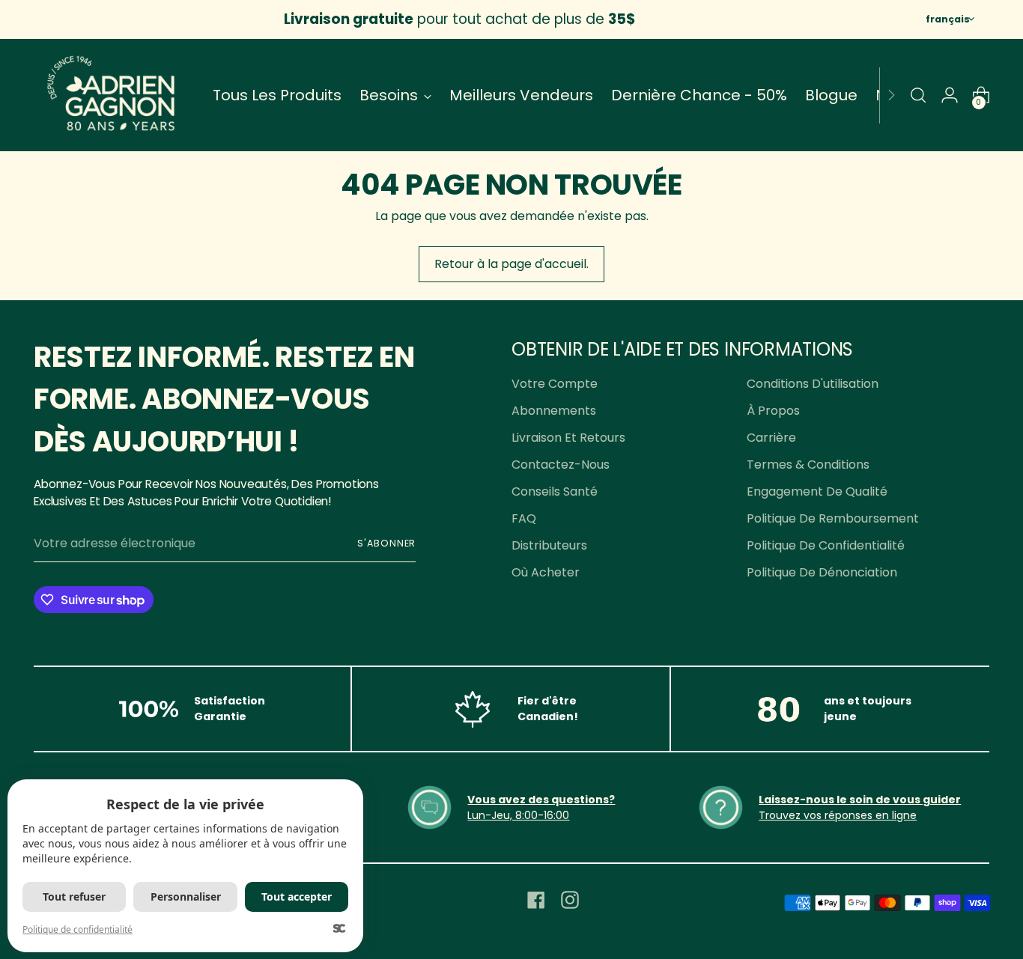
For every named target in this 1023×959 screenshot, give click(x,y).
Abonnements (553, 410)
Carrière (771, 437)
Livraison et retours (568, 437)
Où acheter (545, 572)
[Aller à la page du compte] (950, 95)
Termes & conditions (808, 464)
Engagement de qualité (817, 491)
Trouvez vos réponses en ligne (838, 815)
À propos (773, 410)
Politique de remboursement (833, 518)
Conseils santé (554, 491)
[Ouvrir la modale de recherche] (918, 95)
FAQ (523, 518)
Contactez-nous (560, 464)
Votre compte (554, 383)
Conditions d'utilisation (812, 383)
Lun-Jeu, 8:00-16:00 (518, 815)
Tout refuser (74, 896)
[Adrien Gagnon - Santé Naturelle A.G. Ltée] (112, 95)
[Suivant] (891, 95)
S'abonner (386, 543)
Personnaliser (186, 896)
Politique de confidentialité (826, 545)
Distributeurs (549, 545)
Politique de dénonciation (822, 572)
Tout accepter (296, 896)
